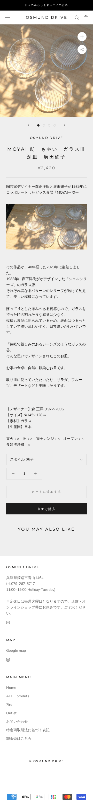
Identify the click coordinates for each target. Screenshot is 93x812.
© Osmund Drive (46, 761)
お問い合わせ (17, 721)
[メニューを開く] (7, 18)
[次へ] (64, 125)
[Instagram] (8, 622)
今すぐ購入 (46, 509)
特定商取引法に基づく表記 (28, 730)
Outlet (11, 713)
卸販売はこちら (19, 738)
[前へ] (28, 125)
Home (11, 687)
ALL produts (17, 696)
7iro (9, 704)
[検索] (77, 17)
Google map (16, 650)
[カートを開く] (86, 17)
